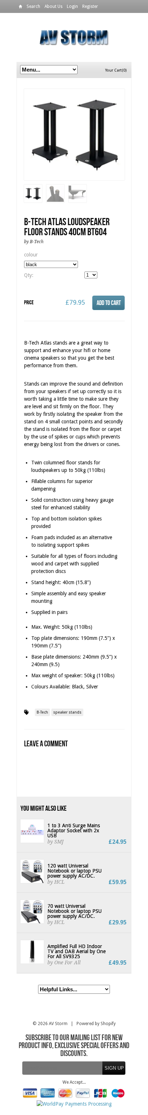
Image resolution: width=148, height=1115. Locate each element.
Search (33, 6)
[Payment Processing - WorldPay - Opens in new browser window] (74, 1104)
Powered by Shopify (96, 1023)
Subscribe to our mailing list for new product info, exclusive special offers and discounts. (74, 1046)
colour (31, 254)
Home (20, 8)
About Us (54, 6)
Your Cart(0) (115, 70)
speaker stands (67, 712)
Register (90, 6)
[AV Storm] (74, 37)
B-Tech (42, 712)
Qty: (28, 275)
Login (72, 6)
